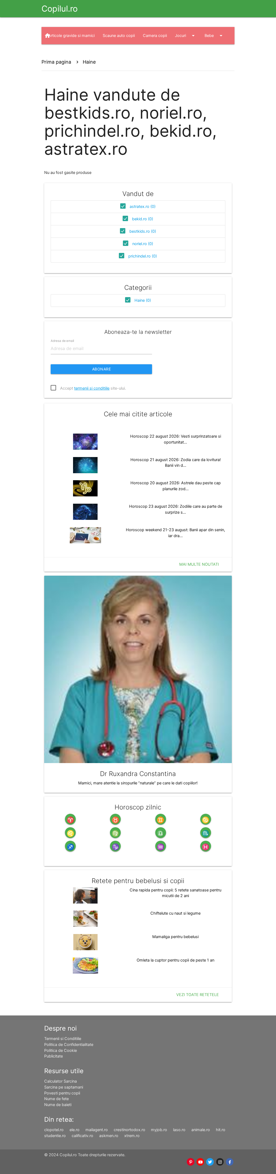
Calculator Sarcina (60, 1081)
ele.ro (75, 1129)
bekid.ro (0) (142, 219)
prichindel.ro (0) (142, 256)
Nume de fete (56, 1098)
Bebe (214, 35)
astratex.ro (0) (143, 206)
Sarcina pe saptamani (63, 1087)
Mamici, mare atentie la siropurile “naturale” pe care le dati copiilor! (138, 783)
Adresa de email (62, 341)
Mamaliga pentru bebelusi (175, 936)
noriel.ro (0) (142, 243)
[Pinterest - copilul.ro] (190, 1162)
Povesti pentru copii (62, 1093)
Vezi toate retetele (197, 994)
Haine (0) (142, 300)
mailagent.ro (96, 1129)
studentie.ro (55, 1135)
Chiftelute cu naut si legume (175, 913)
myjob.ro (159, 1129)
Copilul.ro (60, 8)
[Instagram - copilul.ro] (220, 1162)
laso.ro (179, 1129)
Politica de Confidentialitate (68, 1044)
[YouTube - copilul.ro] (200, 1162)
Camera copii (155, 35)
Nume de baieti (57, 1104)
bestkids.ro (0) (142, 231)
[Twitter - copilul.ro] (210, 1162)
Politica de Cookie (60, 1050)
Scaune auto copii (119, 35)
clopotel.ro (54, 1129)
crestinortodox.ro (129, 1129)
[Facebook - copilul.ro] (229, 1162)
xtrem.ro (132, 1135)
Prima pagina (56, 62)
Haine (88, 53)
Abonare (101, 369)
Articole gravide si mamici (71, 35)
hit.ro (220, 1129)
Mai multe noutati (199, 564)
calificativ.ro (82, 1135)
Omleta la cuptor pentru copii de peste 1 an (175, 960)
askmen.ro (108, 1135)
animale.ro (200, 1129)
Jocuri (185, 35)
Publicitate (53, 1056)
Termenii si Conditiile (62, 1038)
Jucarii (59, 53)
